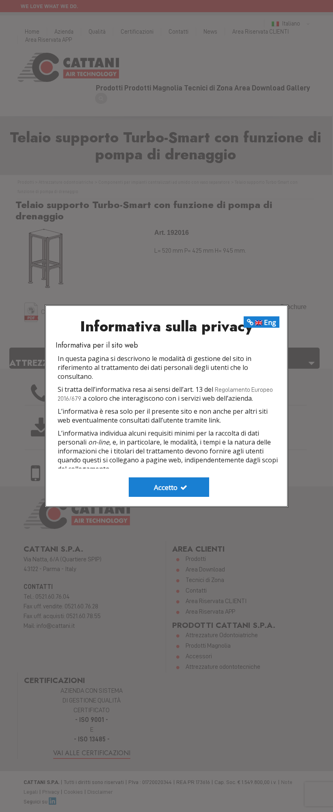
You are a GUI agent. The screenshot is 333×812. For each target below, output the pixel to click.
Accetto (166, 487)
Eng (269, 322)
